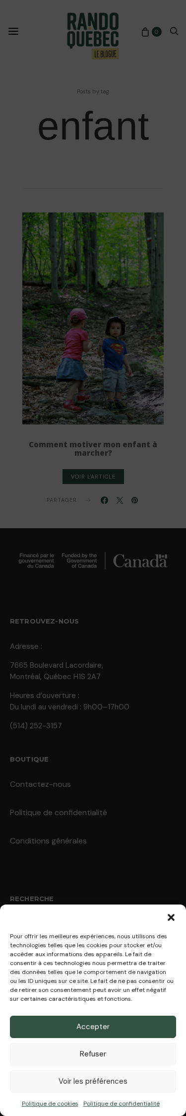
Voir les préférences (93, 1081)
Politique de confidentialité (121, 1104)
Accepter (93, 1027)
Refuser (93, 1054)
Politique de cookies (50, 1104)
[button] (171, 917)
